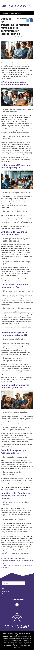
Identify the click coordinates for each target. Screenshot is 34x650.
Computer (18, 13)
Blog (12, 13)
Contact (4, 588)
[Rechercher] (27, 583)
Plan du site (6, 591)
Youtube (5, 594)
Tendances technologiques (17, 558)
